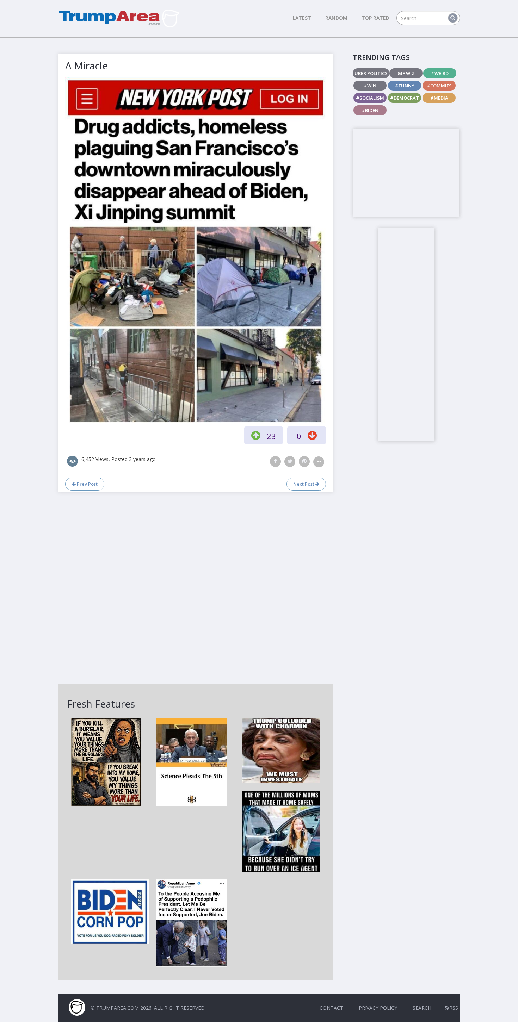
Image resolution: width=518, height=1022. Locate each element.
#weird (440, 73)
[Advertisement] (406, 173)
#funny (404, 85)
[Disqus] (195, 587)
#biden (370, 110)
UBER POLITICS (371, 73)
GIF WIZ (406, 73)
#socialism (370, 98)
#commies (439, 85)
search (422, 1007)
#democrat (404, 98)
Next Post (304, 484)
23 (271, 436)
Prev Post (87, 484)
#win (370, 85)
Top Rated (375, 17)
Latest (302, 17)
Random (336, 17)
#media (439, 98)
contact (331, 1007)
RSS (453, 1007)
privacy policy (378, 1007)
